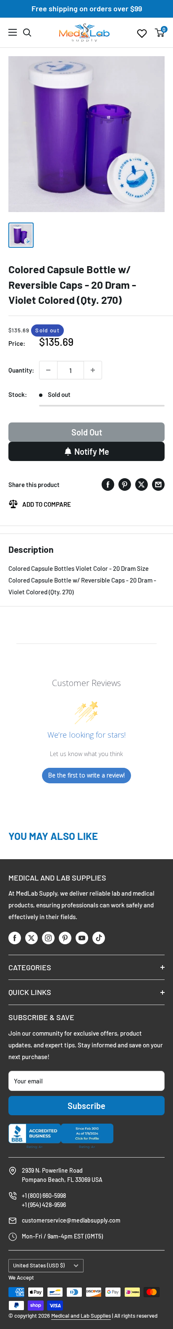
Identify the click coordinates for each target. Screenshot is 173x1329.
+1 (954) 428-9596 (44, 1204)
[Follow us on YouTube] (82, 937)
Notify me (91, 451)
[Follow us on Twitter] (31, 937)
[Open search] (27, 32)
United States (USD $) (39, 1265)
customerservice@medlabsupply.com (71, 1220)
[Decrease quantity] (48, 370)
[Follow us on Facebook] (14, 937)
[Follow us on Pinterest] (65, 937)
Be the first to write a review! (86, 775)
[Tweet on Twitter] (141, 484)
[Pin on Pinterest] (124, 484)
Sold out (86, 432)
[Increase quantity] (93, 370)
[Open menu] (12, 32)
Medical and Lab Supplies (81, 1315)
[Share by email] (158, 484)
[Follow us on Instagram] (48, 937)
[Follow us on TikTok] (98, 937)
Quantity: (21, 370)
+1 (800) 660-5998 (44, 1195)
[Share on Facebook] (108, 484)
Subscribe (86, 1106)
